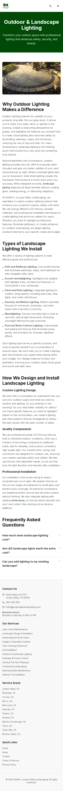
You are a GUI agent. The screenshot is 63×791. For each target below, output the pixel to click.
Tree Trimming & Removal (14, 646)
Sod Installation (9, 650)
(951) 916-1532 (13, 602)
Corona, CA (7, 697)
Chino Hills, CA (9, 730)
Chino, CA (7, 726)
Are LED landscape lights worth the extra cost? (29, 550)
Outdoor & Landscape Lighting (17, 654)
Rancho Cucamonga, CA (14, 721)
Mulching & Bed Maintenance (16, 670)
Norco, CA (7, 701)
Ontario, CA (7, 713)
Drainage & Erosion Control (15, 658)
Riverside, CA (8, 693)
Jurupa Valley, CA (10, 688)
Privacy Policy (9, 764)
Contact (6, 756)
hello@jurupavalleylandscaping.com (23, 607)
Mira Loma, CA (9, 705)
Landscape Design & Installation (17, 633)
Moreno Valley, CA (11, 734)
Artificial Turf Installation (13, 674)
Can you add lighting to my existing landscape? (25, 563)
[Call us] (50, 6)
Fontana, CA (8, 717)
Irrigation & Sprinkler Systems (16, 641)
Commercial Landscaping (14, 666)
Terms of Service (10, 760)
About (5, 752)
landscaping (17, 500)
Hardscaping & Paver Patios (15, 637)
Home (5, 748)
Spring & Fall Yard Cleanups (15, 662)
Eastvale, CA (8, 709)
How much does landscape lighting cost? (25, 537)
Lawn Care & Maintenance (15, 629)
